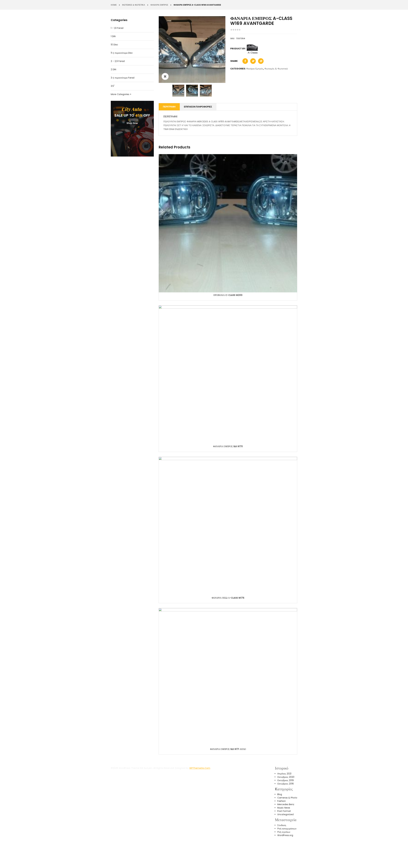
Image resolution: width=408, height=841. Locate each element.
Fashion (281, 801)
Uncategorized (285, 814)
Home (114, 5)
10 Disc (114, 44)
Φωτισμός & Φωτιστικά (133, 5)
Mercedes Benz (285, 804)
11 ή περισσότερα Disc (122, 52)
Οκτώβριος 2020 (285, 777)
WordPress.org (285, 835)
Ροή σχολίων (283, 832)
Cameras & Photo (287, 797)
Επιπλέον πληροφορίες (198, 106)
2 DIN (113, 69)
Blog (279, 794)
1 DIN (113, 36)
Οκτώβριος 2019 (285, 780)
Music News (283, 807)
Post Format (284, 811)
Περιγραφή (169, 106)
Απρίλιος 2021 (284, 773)
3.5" (113, 86)
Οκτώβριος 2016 (285, 783)
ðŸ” (165, 76)
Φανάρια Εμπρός (159, 5)
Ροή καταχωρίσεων (286, 828)
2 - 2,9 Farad (118, 61)
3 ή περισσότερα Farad (122, 77)
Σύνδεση (281, 825)
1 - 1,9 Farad (117, 28)
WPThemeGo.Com (199, 768)
